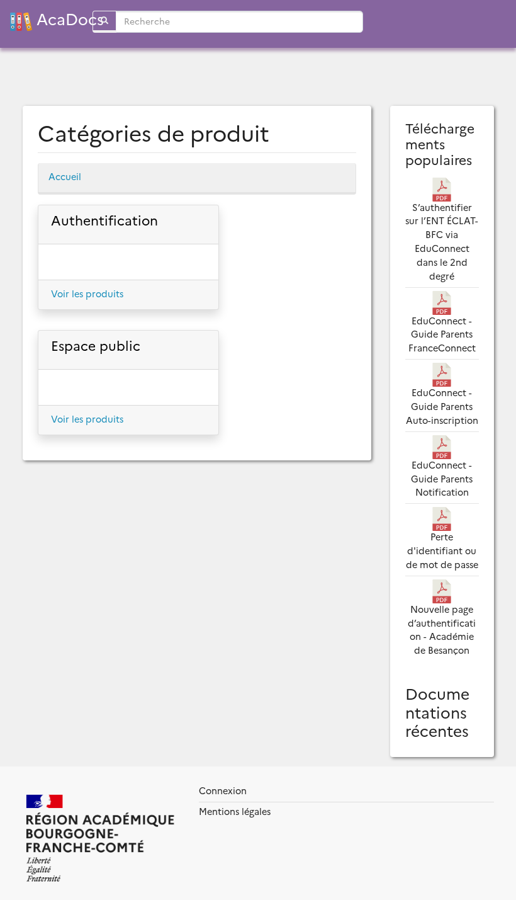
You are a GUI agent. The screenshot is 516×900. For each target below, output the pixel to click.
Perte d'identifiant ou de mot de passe (442, 551)
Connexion (223, 791)
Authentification (104, 221)
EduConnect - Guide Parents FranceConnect (442, 335)
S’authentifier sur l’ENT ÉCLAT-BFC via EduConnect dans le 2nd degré (441, 242)
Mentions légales (235, 812)
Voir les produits (87, 294)
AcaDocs (57, 19)
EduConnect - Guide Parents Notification (442, 479)
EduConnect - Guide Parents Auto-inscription (442, 407)
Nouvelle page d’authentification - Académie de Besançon (442, 630)
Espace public (95, 346)
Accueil (64, 177)
